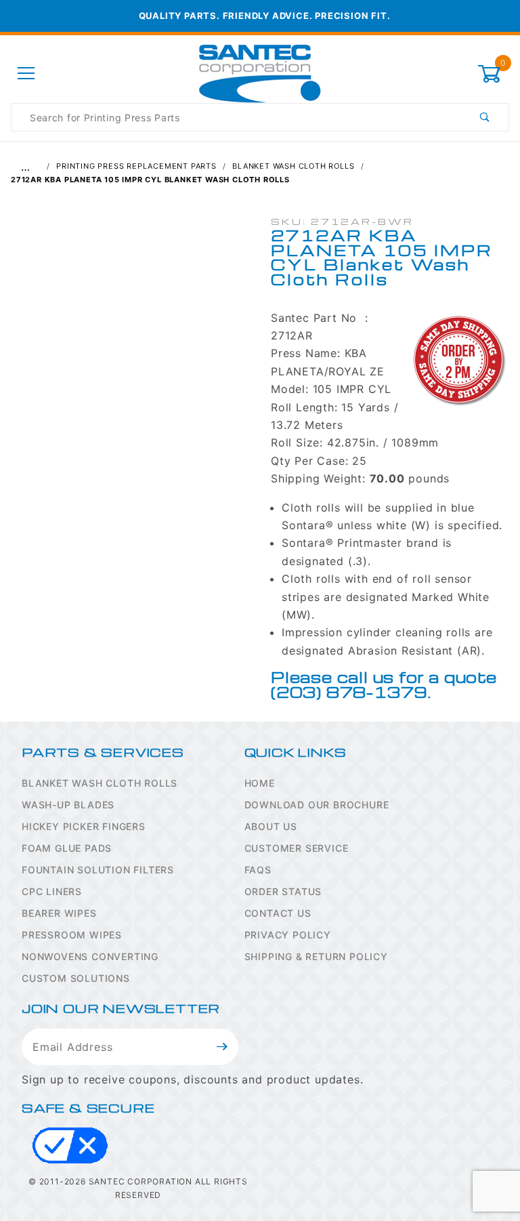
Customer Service (296, 848)
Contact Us (277, 913)
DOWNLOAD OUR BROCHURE (316, 804)
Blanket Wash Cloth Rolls (99, 783)
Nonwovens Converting (90, 956)
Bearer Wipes (59, 913)
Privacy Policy (287, 934)
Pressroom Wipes (72, 934)
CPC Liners (52, 891)
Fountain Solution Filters (98, 869)
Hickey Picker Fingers (84, 826)
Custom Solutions (76, 978)
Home (259, 783)
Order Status (283, 891)
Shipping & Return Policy (316, 956)
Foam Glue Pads (67, 848)
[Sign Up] (222, 1047)
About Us (270, 826)
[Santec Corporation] (260, 73)
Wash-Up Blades (68, 804)
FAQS (258, 869)
